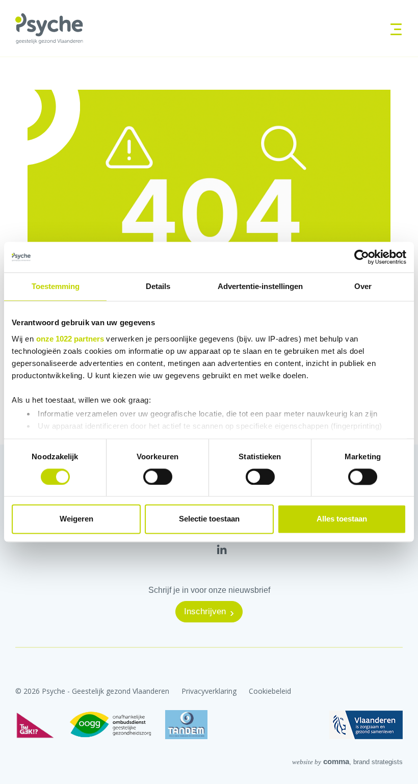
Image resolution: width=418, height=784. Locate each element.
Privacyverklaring (209, 691)
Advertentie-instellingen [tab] (260, 286)
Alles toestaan (342, 519)
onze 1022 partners (70, 338)
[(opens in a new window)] (222, 549)
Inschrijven (205, 611)
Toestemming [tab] (56, 286)
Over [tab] (363, 286)
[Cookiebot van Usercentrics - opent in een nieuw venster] (361, 257)
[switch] (157, 476)
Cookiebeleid (270, 691)
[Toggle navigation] (393, 28)
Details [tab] (158, 286)
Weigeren (76, 519)
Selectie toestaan (209, 519)
